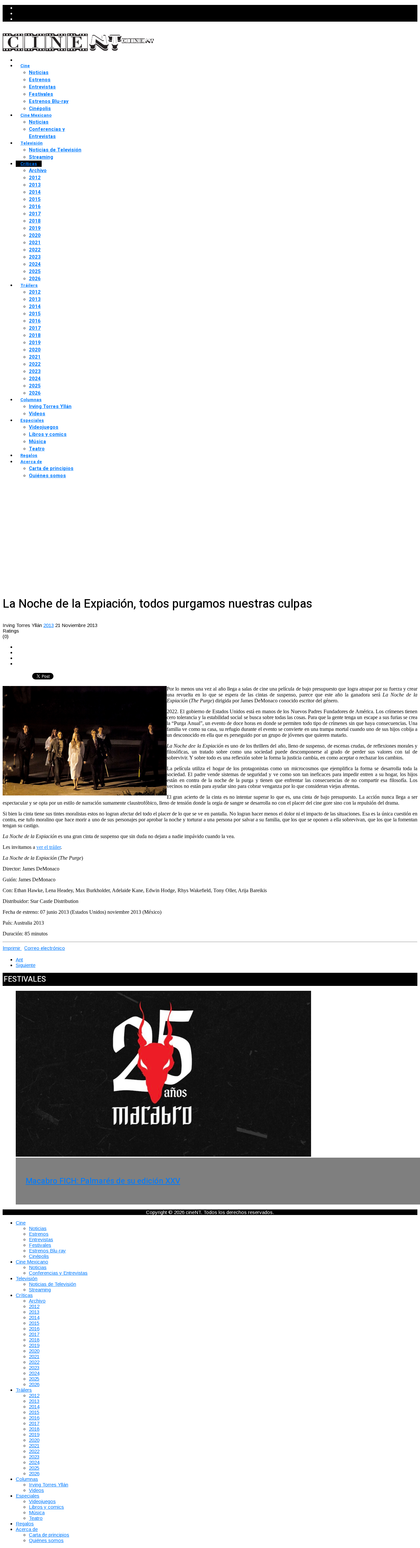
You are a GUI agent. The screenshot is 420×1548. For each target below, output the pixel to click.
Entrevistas (42, 86)
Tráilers (29, 285)
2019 (35, 228)
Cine (25, 66)
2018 (35, 221)
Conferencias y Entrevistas (47, 133)
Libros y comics (48, 434)
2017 (35, 213)
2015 (35, 199)
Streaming (41, 157)
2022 (35, 249)
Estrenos (40, 79)
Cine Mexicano (36, 115)
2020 (35, 235)
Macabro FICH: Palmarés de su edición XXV (103, 1181)
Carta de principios (51, 468)
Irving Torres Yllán (50, 406)
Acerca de (31, 462)
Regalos (28, 455)
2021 (35, 242)
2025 (35, 271)
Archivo (38, 170)
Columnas (31, 400)
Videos (37, 413)
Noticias (39, 72)
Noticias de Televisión (55, 149)
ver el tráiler (48, 847)
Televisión (31, 143)
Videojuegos (43, 427)
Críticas (28, 164)
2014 (35, 192)
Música (37, 441)
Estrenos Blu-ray (49, 101)
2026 (35, 278)
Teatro (37, 448)
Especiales (32, 420)
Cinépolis (40, 108)
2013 (35, 184)
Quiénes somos (47, 475)
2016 (35, 206)
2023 (35, 257)
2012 (35, 177)
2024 (35, 264)
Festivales (41, 94)
